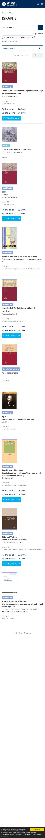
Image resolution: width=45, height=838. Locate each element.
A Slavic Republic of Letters (14, 601)
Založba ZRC (11, 5)
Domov (4, 13)
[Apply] (40, 27)
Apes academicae (10, 373)
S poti (4, 416)
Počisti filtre (13, 41)
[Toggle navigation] (42, 4)
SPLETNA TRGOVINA (11, 118)
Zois (4, 192)
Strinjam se (37, 829)
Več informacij (4, 836)
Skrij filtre (5, 41)
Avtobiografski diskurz (12, 470)
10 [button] (35, 55)
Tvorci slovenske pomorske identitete (19, 256)
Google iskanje (37, 33)
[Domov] (4, 4)
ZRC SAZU (11, 3)
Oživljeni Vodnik (9, 537)
